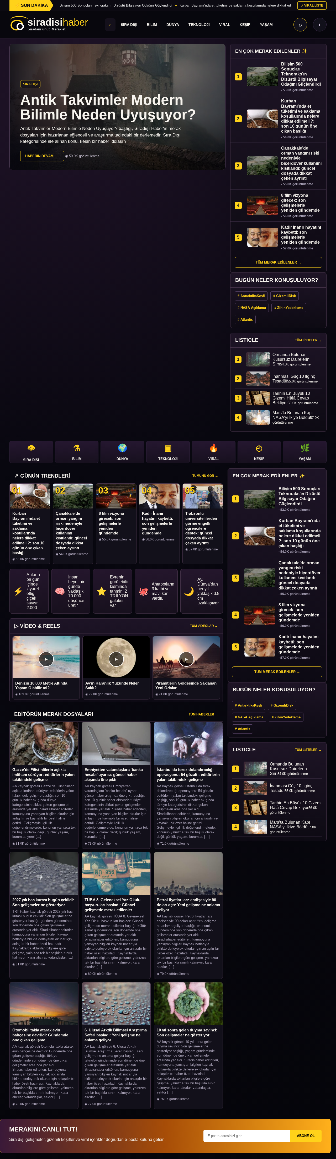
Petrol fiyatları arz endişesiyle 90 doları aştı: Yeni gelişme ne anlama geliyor (188, 905)
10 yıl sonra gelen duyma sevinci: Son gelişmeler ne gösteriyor (187, 1032)
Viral (224, 25)
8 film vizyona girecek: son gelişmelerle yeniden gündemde (111, 523)
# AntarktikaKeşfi (251, 296)
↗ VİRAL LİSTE (312, 5)
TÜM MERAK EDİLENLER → (278, 262)
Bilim (152, 25)
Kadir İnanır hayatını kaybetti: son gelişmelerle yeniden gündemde (157, 523)
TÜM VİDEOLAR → (204, 626)
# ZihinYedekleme (288, 308)
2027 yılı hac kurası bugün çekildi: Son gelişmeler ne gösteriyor (43, 902)
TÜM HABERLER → (203, 714)
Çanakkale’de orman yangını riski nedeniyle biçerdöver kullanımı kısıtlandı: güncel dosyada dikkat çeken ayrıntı (71, 530)
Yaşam (266, 25)
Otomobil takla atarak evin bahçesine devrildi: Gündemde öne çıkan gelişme (40, 1035)
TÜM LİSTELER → (308, 340)
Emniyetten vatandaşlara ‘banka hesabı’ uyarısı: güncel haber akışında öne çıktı (114, 774)
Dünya (172, 25)
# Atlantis (245, 319)
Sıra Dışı (129, 25)
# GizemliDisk (284, 296)
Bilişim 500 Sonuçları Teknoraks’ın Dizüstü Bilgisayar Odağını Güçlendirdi (116, 5)
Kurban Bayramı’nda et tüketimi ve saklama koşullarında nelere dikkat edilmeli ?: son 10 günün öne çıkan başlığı (28, 533)
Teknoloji (199, 25)
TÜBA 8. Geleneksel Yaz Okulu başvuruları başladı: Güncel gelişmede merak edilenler (112, 905)
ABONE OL (306, 1136)
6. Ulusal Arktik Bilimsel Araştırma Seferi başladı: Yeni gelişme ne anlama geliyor (116, 1035)
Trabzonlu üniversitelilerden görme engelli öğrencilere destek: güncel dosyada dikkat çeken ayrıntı (201, 528)
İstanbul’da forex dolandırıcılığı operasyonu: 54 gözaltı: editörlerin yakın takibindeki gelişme (188, 774)
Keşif (245, 25)
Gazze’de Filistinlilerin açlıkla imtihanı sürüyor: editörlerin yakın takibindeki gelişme (43, 774)
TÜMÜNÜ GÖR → (205, 476)
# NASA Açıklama (252, 308)
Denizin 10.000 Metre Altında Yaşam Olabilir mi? (41, 685)
